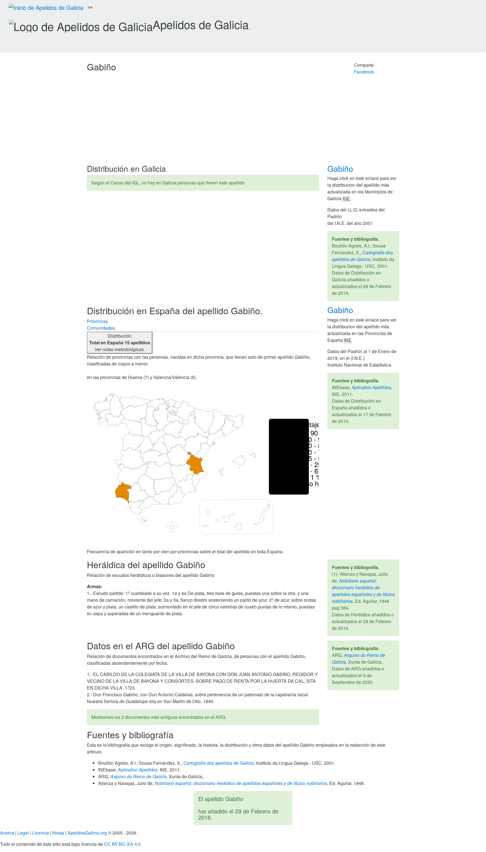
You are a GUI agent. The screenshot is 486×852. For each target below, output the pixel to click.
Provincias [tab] (97, 321)
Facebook (364, 71)
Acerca (7, 832)
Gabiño (341, 168)
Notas (58, 832)
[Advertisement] (243, 121)
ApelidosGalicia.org (87, 832)
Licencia (40, 832)
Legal (23, 832)
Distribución (119, 343)
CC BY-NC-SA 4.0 (122, 844)
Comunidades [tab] (101, 328)
